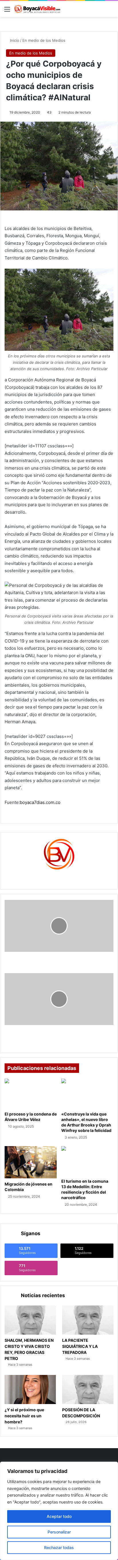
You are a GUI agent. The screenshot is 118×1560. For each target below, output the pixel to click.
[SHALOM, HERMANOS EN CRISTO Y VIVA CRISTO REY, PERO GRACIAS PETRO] (30, 1320)
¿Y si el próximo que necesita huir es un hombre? (24, 1415)
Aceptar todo (59, 1516)
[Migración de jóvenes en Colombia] (31, 1162)
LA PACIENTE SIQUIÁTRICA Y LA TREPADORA (80, 1346)
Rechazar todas (59, 1547)
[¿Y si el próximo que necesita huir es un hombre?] (30, 1389)
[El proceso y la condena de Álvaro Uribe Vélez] (31, 1093)
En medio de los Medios (43, 40)
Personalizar (59, 1531)
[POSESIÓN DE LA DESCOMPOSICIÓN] (87, 1389)
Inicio (14, 40)
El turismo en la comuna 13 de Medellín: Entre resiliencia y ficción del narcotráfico (84, 1189)
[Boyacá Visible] (37, 9)
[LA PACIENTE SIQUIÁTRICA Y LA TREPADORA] (87, 1320)
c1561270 (59, 877)
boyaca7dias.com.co (40, 802)
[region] (59, 1511)
